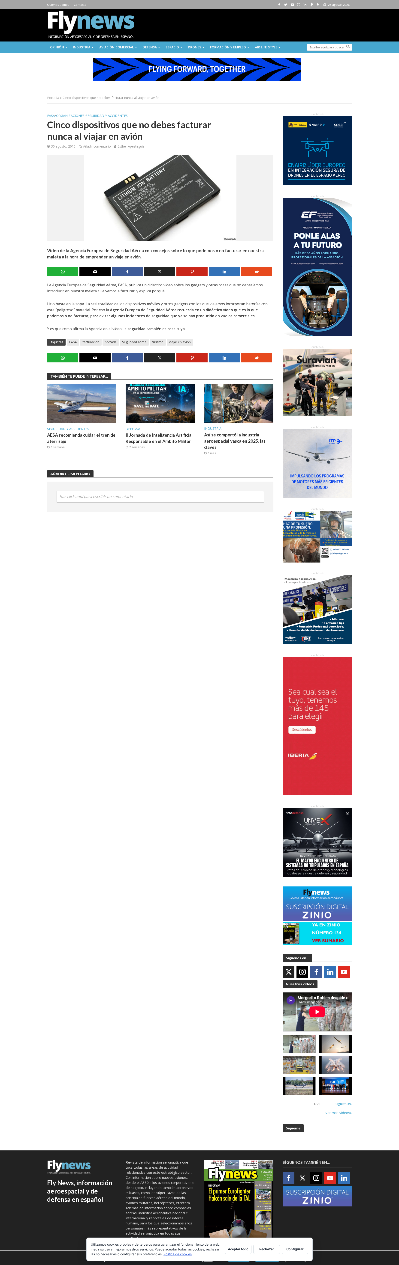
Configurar (295, 1249)
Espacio (172, 47)
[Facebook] (316, 972)
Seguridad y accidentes (107, 115)
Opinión (57, 47)
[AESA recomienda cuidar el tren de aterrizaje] (81, 403)
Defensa (150, 47)
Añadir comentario (97, 146)
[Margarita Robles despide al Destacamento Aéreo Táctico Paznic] (299, 1044)
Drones (194, 47)
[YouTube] (344, 972)
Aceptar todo (238, 1249)
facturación (90, 342)
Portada (53, 97)
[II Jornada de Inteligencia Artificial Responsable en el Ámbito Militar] (160, 403)
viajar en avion (180, 342)
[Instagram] (302, 972)
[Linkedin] (330, 972)
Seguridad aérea (134, 342)
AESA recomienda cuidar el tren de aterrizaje (81, 438)
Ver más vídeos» (338, 1112)
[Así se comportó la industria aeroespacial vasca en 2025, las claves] (238, 403)
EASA (51, 115)
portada (111, 342)
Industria (81, 47)
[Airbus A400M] (335, 1065)
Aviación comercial (116, 47)
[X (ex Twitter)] (288, 972)
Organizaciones (70, 115)
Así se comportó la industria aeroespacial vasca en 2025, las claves (235, 441)
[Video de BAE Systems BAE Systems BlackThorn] (335, 1044)
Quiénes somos (58, 5)
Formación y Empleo (228, 47)
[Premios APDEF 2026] (335, 1086)
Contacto (80, 5)
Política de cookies (177, 1254)
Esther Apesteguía (131, 146)
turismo (157, 342)
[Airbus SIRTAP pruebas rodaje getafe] (299, 1086)
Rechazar (266, 1249)
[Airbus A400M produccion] (299, 1065)
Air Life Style (266, 47)
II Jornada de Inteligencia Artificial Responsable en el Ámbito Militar (159, 438)
